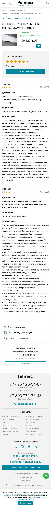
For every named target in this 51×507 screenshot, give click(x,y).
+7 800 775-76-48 (25, 396)
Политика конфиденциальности (25, 474)
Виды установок (33, 428)
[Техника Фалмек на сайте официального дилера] (25, 3)
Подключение (8, 419)
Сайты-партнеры (33, 434)
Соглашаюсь (25, 503)
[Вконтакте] (15, 446)
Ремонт (5, 425)
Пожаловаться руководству (25, 467)
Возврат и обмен (9, 428)
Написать (25, 364)
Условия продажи (25, 477)
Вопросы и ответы (34, 416)
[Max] (22, 446)
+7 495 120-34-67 (25, 384)
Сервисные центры (10, 431)
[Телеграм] (35, 446)
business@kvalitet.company (25, 461)
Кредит (5, 422)
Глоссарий (30, 422)
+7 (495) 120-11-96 (25, 355)
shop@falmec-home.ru (25, 455)
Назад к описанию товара (18, 18)
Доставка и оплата (10, 416)
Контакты (6, 434)
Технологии (31, 431)
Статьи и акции (32, 419)
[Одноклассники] (28, 446)
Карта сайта (25, 481)
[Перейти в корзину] (47, 3)
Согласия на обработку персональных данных (32, 498)
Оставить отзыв (25, 71)
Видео (29, 425)
